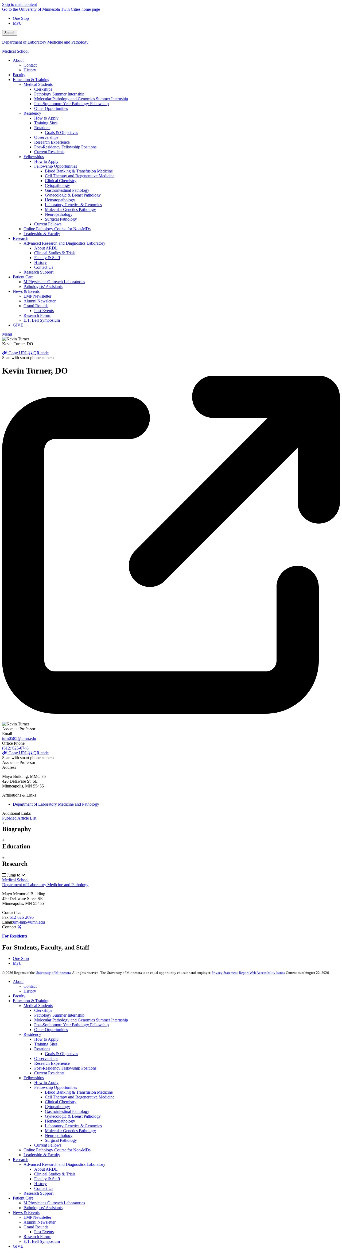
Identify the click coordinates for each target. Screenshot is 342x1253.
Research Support (38, 1193)
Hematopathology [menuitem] (60, 200)
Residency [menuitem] (32, 113)
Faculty (19, 996)
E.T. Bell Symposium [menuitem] (42, 320)
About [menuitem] (18, 60)
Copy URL (17, 353)
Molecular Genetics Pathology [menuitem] (70, 209)
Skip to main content (19, 4)
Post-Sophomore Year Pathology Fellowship (71, 1025)
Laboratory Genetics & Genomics (73, 1126)
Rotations (42, 1049)
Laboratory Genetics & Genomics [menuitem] (73, 204)
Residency (32, 1034)
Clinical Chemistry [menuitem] (60, 180)
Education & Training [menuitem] (31, 79)
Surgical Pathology (61, 1140)
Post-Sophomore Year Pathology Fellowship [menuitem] (71, 103)
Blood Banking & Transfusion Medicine (79, 1092)
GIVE (18, 1246)
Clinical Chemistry (60, 1102)
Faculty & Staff (47, 1179)
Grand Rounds (36, 1227)
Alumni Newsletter (40, 1222)
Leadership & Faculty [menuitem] (42, 233)
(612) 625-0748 (15, 748)
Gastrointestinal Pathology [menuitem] (67, 190)
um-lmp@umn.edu (29, 922)
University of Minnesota (53, 973)
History (30, 991)
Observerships (46, 1058)
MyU (17, 23)
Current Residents (49, 1073)
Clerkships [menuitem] (43, 89)
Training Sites (45, 1044)
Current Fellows (47, 1145)
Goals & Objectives (61, 1053)
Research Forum (37, 1236)
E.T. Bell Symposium (42, 1241)
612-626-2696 (22, 917)
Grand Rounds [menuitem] (36, 305)
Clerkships (43, 1010)
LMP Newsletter (37, 1217)
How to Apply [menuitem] (46, 118)
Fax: (6, 917)
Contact (30, 986)
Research (20, 1159)
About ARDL (46, 1169)
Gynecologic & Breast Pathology (73, 1116)
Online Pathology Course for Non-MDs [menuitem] (57, 228)
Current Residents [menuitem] (49, 151)
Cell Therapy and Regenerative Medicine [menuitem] (79, 176)
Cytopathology (57, 1106)
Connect (9, 927)
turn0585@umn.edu (19, 738)
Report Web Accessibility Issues (262, 973)
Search (9, 33)
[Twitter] (19, 927)
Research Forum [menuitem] (37, 315)
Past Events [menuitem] (44, 310)
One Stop (21, 18)
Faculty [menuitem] (19, 74)
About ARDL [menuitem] (46, 248)
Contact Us (11, 912)
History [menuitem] (30, 70)
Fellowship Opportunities (55, 1087)
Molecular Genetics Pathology (70, 1130)
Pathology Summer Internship (59, 1015)
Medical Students (38, 1005)
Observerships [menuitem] (46, 137)
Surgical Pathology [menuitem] (61, 219)
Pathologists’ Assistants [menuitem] (43, 286)
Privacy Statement (225, 973)
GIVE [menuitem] (18, 325)
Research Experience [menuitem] (52, 142)
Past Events (44, 1231)
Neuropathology (58, 1135)
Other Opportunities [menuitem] (51, 108)
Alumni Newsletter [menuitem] (40, 301)
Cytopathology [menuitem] (57, 185)
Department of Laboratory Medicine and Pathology (45, 42)
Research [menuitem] (20, 238)
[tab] (171, 827)
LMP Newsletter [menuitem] (37, 296)
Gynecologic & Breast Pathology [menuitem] (73, 195)
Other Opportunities (51, 1029)
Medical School (15, 51)
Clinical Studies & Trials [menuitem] (54, 253)
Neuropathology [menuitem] (58, 214)
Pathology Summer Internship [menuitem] (59, 94)
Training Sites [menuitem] (45, 123)
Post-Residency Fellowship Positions (65, 1068)
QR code (40, 353)
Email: (7, 922)
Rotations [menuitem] (42, 127)
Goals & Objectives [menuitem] (61, 132)
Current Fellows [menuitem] (47, 224)
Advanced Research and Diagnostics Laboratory (64, 1164)
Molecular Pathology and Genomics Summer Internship (81, 1020)
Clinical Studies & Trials (54, 1174)
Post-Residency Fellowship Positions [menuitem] (65, 147)
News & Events (26, 1212)
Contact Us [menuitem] (43, 267)
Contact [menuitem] (30, 65)
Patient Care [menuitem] (23, 277)
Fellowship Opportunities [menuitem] (55, 166)
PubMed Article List (19, 818)
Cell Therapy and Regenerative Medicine (79, 1097)
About (18, 981)
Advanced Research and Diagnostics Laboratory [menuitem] (64, 243)
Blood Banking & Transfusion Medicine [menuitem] (79, 171)
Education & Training (31, 1000)
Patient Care (23, 1198)
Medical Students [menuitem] (38, 84)
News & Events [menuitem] (26, 291)
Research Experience (52, 1063)
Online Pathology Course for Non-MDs (57, 1150)
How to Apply (46, 1039)
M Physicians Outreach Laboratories (54, 1203)
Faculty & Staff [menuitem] (47, 257)
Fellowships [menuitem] (34, 156)
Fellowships (34, 1077)
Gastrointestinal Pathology (67, 1111)
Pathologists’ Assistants (43, 1207)
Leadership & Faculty (42, 1154)
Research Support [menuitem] (38, 272)
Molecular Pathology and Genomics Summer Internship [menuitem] (81, 99)
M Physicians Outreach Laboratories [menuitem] (54, 281)
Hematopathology (60, 1121)
